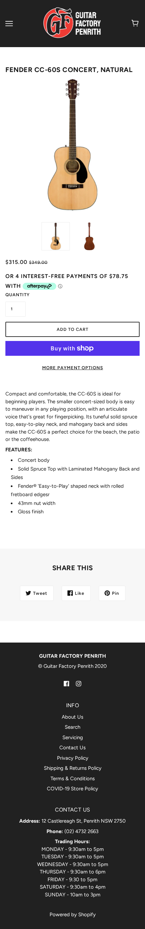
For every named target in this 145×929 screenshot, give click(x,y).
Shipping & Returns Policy (73, 768)
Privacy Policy (72, 758)
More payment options (72, 367)
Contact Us (72, 748)
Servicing (72, 737)
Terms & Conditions (73, 779)
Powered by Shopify (73, 914)
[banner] (72, 23)
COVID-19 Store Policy (72, 789)
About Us (72, 717)
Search (72, 727)
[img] (66, 683)
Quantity (15, 294)
